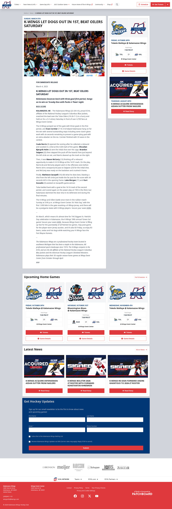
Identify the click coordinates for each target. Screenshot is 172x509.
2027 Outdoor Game (60, 4)
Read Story (129, 111)
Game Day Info (45, 4)
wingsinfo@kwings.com (11, 499)
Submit (86, 448)
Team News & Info (29, 4)
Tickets (16, 4)
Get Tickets (159, 4)
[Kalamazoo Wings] (7, 4)
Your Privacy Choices (98, 488)
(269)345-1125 (7, 496)
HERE (89, 208)
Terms (87, 488)
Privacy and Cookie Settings (86, 491)
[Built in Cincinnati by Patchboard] (142, 493)
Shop (109, 4)
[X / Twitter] (89, 496)
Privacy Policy (78, 488)
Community (99, 4)
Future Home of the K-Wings (81, 4)
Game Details (130, 71)
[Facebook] (75, 496)
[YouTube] (97, 496)
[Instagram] (82, 496)
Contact (69, 488)
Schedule (144, 4)
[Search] (117, 4)
